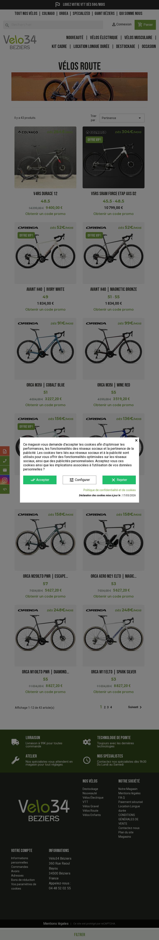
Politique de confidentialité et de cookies (109, 490)
